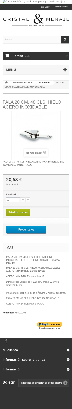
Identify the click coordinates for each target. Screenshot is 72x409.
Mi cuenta (10, 350)
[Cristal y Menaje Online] (36, 20)
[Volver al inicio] (6, 82)
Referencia (8, 312)
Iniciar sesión (61, 7)
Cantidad (11, 194)
